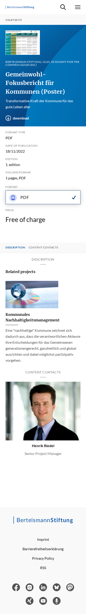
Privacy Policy (43, 558)
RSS (43, 567)
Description (15, 247)
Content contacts (43, 247)
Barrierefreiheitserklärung (43, 549)
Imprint (43, 539)
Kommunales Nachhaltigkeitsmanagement (33, 317)
